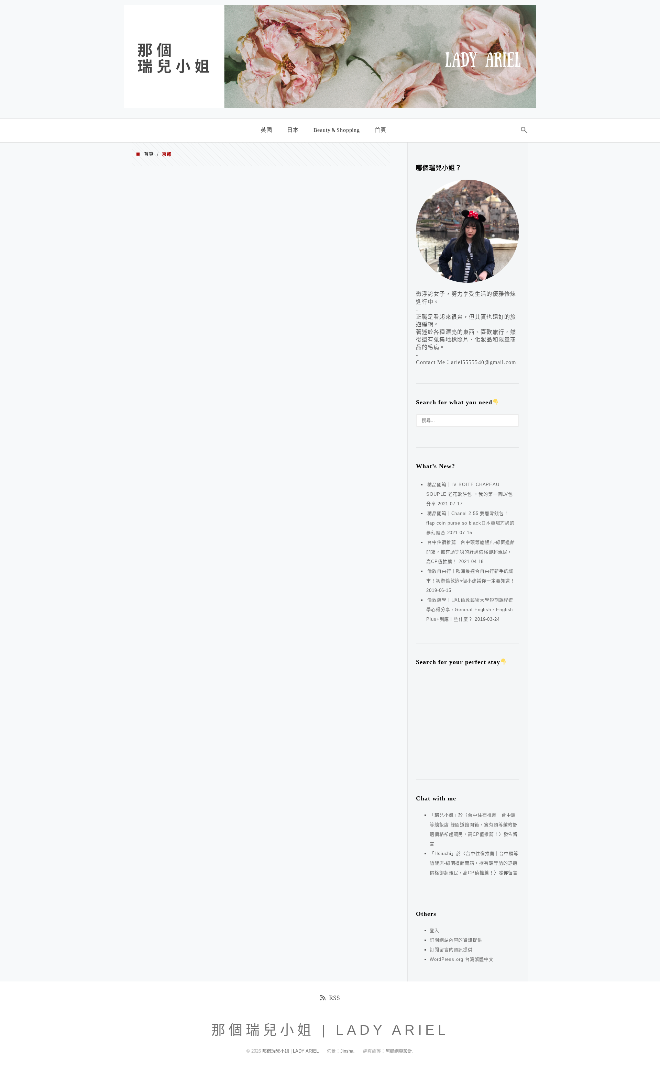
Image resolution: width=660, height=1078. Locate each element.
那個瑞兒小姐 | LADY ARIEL (291, 1051)
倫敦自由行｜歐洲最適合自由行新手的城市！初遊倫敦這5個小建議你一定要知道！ (470, 576)
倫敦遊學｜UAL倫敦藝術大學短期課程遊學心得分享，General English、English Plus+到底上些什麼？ (469, 609)
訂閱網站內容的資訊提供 (456, 940)
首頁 (149, 154)
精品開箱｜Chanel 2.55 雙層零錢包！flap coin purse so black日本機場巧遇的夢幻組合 (470, 523)
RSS (334, 997)
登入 (434, 930)
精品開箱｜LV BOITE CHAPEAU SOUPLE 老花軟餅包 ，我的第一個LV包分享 (469, 494)
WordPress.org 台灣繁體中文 (462, 959)
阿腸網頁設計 (398, 1051)
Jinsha (346, 1051)
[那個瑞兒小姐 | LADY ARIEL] (330, 106)
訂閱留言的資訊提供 (451, 949)
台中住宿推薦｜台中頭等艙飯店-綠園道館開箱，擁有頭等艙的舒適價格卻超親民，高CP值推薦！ (470, 552)
